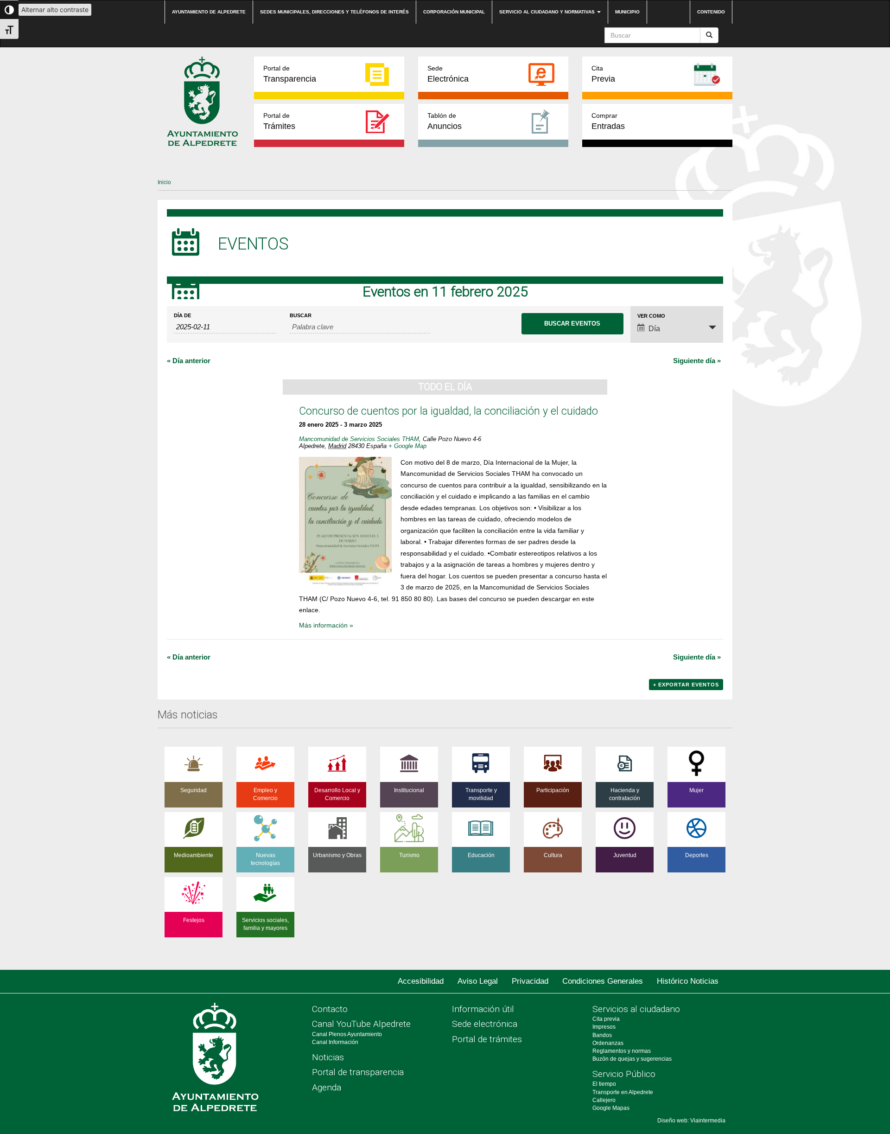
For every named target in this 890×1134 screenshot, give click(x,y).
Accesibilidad (421, 981)
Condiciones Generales (602, 981)
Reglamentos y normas (621, 1051)
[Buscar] (709, 35)
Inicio (164, 182)
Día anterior (188, 361)
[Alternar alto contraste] (9, 9)
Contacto (330, 1009)
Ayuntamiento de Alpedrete (209, 11)
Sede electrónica (484, 1024)
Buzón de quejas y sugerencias (632, 1059)
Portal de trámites (487, 1039)
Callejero (604, 1100)
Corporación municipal (454, 11)
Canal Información (335, 1042)
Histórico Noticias (687, 981)
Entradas (608, 121)
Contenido (711, 11)
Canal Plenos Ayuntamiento (347, 1034)
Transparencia (289, 73)
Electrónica (448, 73)
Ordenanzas (607, 1043)
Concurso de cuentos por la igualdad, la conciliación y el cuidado (448, 411)
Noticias (328, 1057)
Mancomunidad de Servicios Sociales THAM (359, 439)
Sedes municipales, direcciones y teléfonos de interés (334, 11)
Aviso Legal (478, 981)
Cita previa (606, 1019)
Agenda (326, 1087)
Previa (603, 73)
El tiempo (604, 1084)
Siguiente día (697, 361)
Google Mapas (610, 1108)
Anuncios (444, 121)
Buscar (301, 315)
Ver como (651, 316)
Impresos (604, 1027)
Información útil (483, 1009)
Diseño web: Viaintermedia (691, 1120)
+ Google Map (407, 445)
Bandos (602, 1035)
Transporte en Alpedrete (622, 1092)
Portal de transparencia (358, 1072)
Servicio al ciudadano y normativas (547, 11)
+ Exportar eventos (686, 684)
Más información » (326, 625)
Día (654, 329)
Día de (182, 315)
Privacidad (530, 981)
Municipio (627, 11)
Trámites (279, 121)
